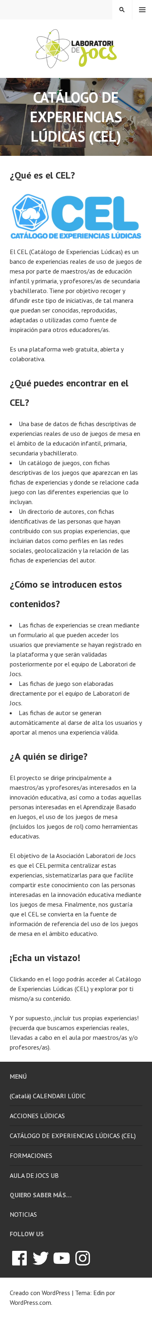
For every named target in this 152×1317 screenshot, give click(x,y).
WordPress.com (30, 1302)
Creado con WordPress (40, 1293)
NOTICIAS (23, 1214)
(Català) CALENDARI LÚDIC (48, 1096)
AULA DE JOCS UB (34, 1175)
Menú (142, 10)
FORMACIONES (31, 1155)
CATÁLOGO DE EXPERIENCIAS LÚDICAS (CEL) (73, 1136)
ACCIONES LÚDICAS (37, 1116)
